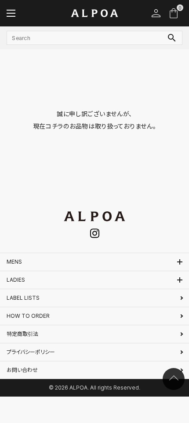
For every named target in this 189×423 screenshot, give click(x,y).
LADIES (16, 279)
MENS (14, 261)
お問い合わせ (22, 370)
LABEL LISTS (23, 297)
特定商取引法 (22, 334)
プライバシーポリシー (31, 352)
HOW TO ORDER (28, 316)
